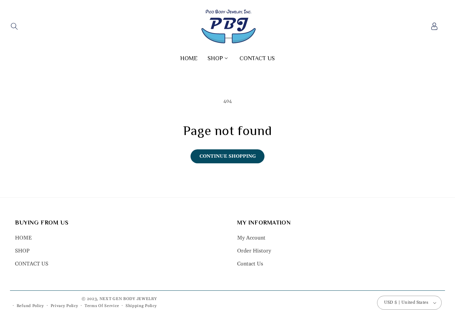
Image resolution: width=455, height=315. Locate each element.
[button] (14, 26)
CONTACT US (31, 263)
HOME (23, 238)
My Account (251, 238)
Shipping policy (141, 305)
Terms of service (102, 305)
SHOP (22, 250)
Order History (254, 250)
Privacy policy (64, 305)
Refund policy (30, 305)
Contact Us (250, 263)
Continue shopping (228, 156)
